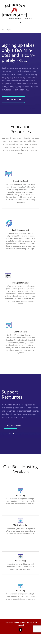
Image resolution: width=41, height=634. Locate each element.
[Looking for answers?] (20, 425)
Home (3, 30)
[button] (20, 22)
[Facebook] (20, 630)
